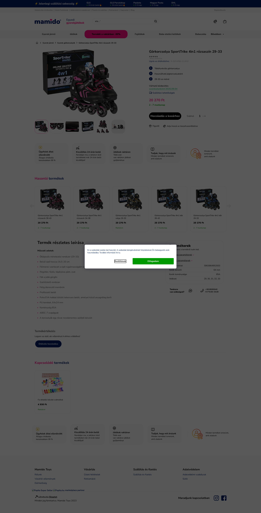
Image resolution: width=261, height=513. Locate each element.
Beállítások (120, 261)
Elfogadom (153, 261)
